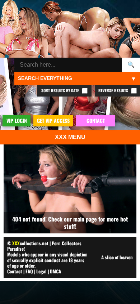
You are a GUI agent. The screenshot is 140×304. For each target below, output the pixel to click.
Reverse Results (113, 90)
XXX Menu (70, 137)
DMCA (55, 271)
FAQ (29, 271)
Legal (41, 271)
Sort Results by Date (60, 90)
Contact (14, 271)
